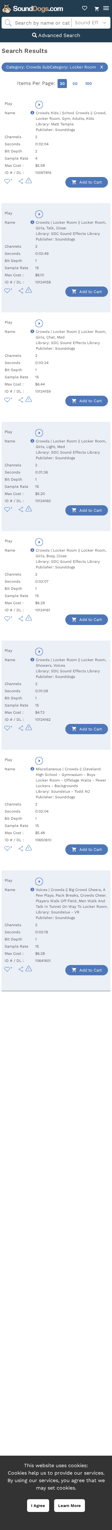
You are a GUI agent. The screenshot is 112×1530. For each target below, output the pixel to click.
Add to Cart (90, 182)
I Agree (38, 1505)
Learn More (69, 1505)
